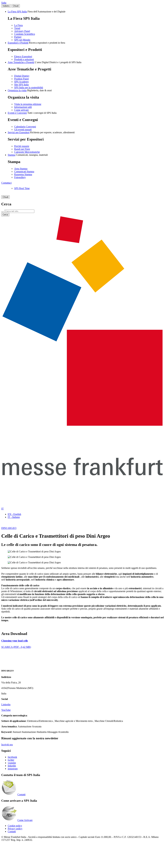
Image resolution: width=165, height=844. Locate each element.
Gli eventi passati (23, 129)
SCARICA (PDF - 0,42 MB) (16, 647)
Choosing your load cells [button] (14, 640)
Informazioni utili (23, 107)
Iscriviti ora (7, 744)
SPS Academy (21, 81)
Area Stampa (20, 168)
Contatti (21, 794)
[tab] (82, 640)
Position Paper (21, 78)
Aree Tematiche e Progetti (21, 62)
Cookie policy (15, 825)
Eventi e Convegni (17, 112)
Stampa (11, 154)
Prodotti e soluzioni (24, 59)
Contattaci (6, 182)
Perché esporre (21, 146)
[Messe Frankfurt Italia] (82, 424)
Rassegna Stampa (23, 174)
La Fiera (18, 25)
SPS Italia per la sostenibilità (28, 87)
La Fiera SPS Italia (17, 11)
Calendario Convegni (25, 126)
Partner (17, 37)
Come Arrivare (25, 820)
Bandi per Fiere (22, 149)
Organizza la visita (17, 90)
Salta (3, 2)
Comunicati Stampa (24, 171)
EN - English (14, 514)
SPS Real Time (22, 188)
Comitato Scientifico (24, 34)
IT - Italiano (14, 517)
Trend (17, 28)
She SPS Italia (21, 84)
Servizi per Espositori (18, 132)
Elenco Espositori (23, 56)
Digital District (21, 75)
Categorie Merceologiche (27, 152)
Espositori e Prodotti (18, 42)
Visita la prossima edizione (27, 104)
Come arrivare (21, 110)
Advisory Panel (22, 31)
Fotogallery (20, 177)
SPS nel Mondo (22, 39)
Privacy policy (15, 828)
